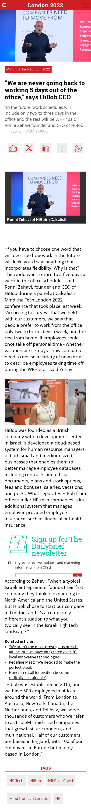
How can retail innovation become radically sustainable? (39, 675)
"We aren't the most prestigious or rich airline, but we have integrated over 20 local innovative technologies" (43, 652)
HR (57, 798)
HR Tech (16, 780)
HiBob (35, 780)
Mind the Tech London (28, 798)
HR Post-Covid (60, 780)
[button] (45, 193)
